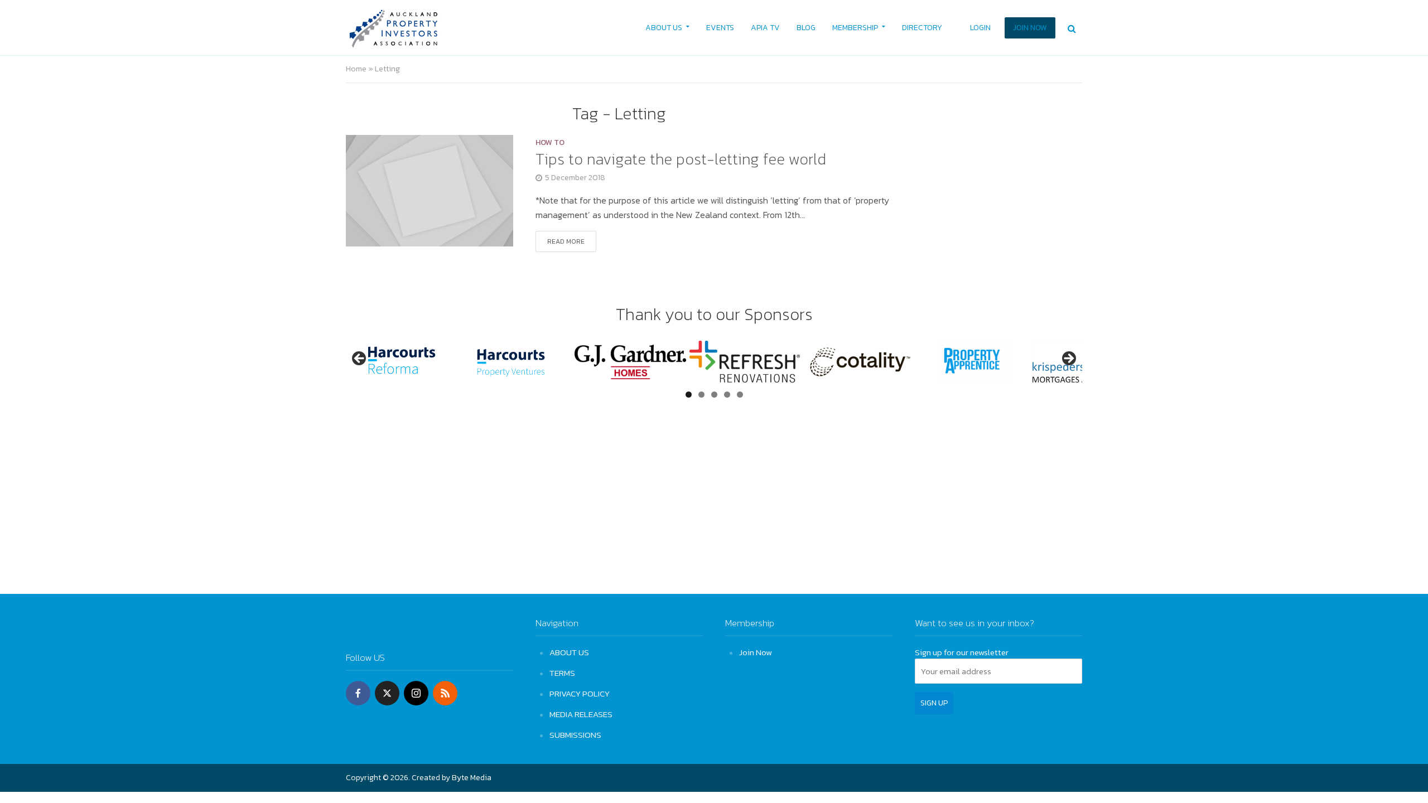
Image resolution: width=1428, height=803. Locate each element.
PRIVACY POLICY (579, 693)
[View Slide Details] (401, 362)
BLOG (806, 27)
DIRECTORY (922, 27)
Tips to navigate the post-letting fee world (681, 159)
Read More (566, 241)
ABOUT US (663, 27)
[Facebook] (358, 693)
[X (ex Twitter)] (387, 693)
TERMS (562, 672)
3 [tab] (714, 394)
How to (550, 143)
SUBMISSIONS (575, 734)
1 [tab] (689, 394)
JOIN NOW (1030, 27)
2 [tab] (701, 394)
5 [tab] (740, 394)
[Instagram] (416, 693)
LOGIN (980, 27)
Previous (359, 359)
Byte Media (471, 777)
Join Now (755, 652)
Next (1068, 359)
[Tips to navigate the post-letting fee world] (429, 189)
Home (356, 69)
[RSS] (445, 693)
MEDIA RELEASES (580, 714)
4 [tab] (727, 394)
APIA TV (765, 27)
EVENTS (720, 27)
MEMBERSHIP (855, 27)
